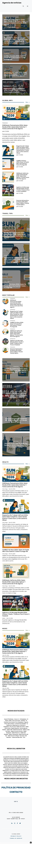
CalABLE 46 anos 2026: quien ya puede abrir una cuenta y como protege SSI (15, 57)
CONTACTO (16, 792)
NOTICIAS (16, 441)
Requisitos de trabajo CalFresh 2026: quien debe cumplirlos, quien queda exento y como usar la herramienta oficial (16, 40)
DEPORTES (7, 86)
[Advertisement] (16, 846)
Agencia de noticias (11, 3)
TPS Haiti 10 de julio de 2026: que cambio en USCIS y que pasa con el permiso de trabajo (16, 445)
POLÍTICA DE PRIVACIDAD (16, 787)
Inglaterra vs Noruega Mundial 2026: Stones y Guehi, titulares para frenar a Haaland (15, 90)
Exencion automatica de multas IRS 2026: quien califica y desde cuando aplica (22, 202)
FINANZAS (6, 17)
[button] (23, 6)
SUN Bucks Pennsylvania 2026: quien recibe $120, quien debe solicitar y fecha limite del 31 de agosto (15, 22)
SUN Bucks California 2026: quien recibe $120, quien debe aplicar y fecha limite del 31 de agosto (15, 74)
